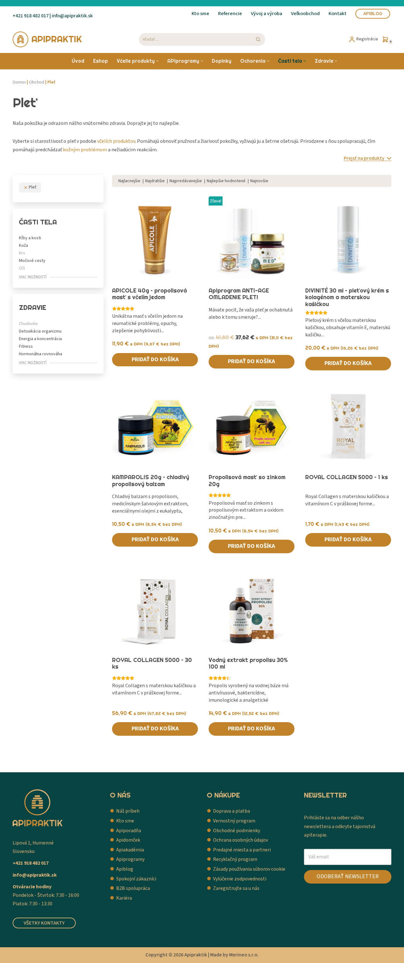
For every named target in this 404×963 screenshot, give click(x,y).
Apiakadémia (130, 849)
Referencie (230, 13)
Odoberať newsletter (348, 876)
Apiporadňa (128, 830)
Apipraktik (195, 954)
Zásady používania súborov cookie (249, 869)
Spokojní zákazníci (136, 878)
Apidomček (128, 840)
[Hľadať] (258, 39)
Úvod (78, 61)
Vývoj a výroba (266, 13)
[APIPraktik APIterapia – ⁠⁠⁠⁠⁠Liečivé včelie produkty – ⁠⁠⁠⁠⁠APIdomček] (47, 39)
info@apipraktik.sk (35, 875)
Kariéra (124, 898)
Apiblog (372, 13)
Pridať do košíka (155, 359)
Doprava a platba (231, 811)
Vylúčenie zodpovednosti (239, 878)
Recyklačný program (235, 859)
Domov (19, 82)
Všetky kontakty (44, 922)
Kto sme (200, 13)
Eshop (100, 61)
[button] (157, 61)
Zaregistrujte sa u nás (236, 888)
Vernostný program (234, 820)
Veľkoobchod (305, 13)
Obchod (36, 82)
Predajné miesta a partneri (242, 849)
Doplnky (221, 61)
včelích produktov (116, 141)
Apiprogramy (130, 859)
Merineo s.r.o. (243, 954)
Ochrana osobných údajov (240, 840)
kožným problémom (85, 149)
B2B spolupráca (133, 888)
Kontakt (338, 13)
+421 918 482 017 (31, 15)
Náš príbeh (128, 811)
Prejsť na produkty (364, 158)
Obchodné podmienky (236, 830)
